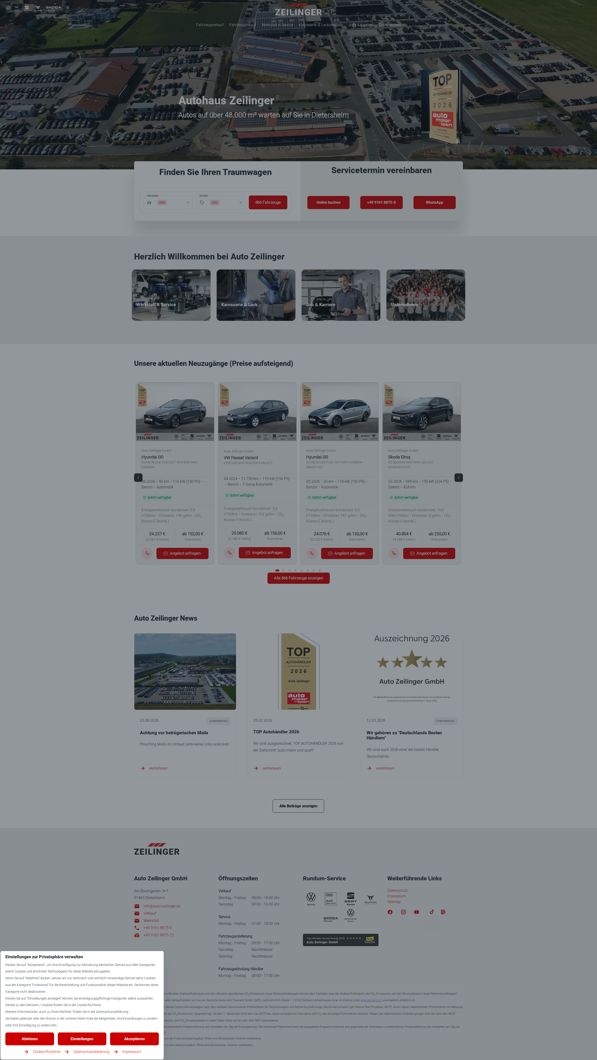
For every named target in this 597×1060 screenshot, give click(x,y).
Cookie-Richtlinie (46, 1052)
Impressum (131, 1052)
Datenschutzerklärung (91, 1052)
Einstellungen (82, 1039)
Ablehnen (30, 1039)
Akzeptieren (134, 1039)
